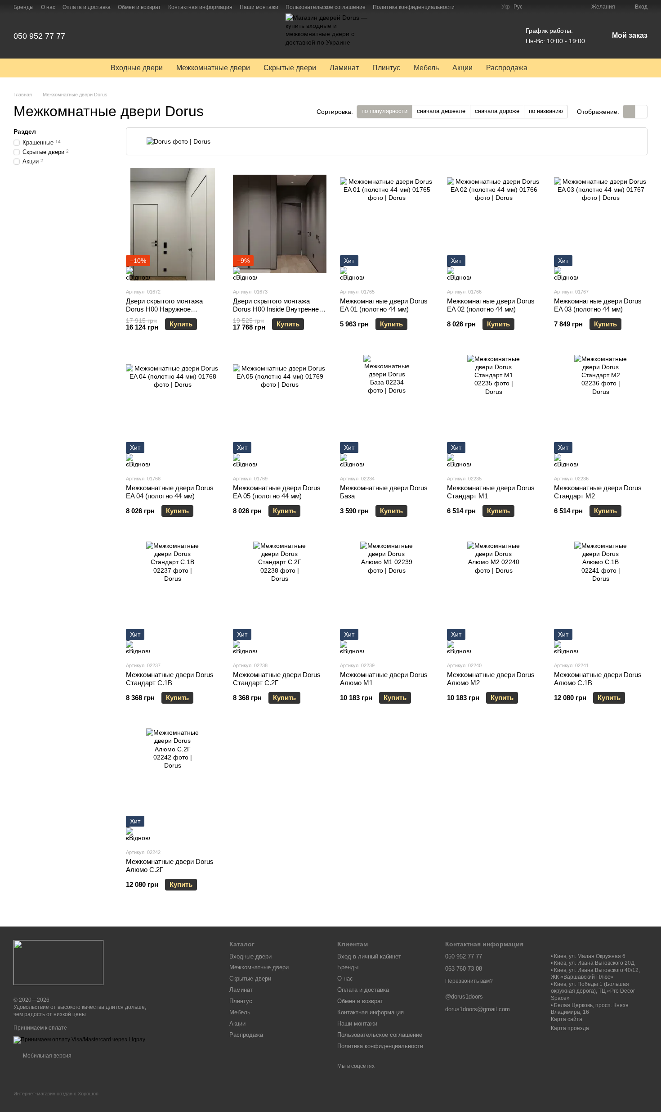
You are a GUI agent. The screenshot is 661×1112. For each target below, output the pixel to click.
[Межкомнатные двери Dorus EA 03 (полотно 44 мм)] (601, 224)
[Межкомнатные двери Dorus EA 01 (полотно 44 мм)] (386, 224)
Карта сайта (566, 1019)
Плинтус (386, 68)
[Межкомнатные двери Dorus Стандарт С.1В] (172, 598)
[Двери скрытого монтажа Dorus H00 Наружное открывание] (172, 224)
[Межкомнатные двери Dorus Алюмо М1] (386, 598)
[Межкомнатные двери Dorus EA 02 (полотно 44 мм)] (493, 224)
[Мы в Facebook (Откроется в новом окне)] (467, 6)
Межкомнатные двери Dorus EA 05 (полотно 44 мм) (277, 492)
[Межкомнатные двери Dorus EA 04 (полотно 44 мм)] (172, 411)
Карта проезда (570, 1028)
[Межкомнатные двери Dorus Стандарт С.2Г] (279, 598)
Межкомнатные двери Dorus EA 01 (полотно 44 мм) (384, 305)
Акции (462, 68)
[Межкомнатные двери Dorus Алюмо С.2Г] (172, 784)
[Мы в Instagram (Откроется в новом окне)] (478, 6)
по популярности (384, 111)
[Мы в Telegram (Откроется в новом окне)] (488, 6)
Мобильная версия (46, 1056)
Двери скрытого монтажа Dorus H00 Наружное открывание (164, 309)
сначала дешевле (441, 111)
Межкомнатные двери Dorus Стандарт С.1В (170, 679)
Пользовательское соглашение (326, 7)
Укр (505, 6)
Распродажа (506, 68)
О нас (48, 7)
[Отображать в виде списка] (641, 111)
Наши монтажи (259, 7)
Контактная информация (200, 7)
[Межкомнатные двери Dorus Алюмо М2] (493, 598)
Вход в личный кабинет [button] (369, 956)
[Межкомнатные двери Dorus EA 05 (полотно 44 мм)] (279, 411)
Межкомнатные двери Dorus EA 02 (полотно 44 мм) (491, 305)
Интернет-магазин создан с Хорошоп (55, 1093)
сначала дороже (497, 111)
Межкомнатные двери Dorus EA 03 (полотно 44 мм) (598, 305)
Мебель (426, 68)
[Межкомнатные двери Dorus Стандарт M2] (601, 411)
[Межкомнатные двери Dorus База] (386, 411)
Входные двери (137, 68)
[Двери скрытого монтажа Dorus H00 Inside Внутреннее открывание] (279, 224)
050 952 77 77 (39, 36)
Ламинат (344, 68)
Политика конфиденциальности (414, 7)
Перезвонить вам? (469, 981)
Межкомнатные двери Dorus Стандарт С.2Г (277, 679)
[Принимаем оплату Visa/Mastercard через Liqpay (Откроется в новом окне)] (79, 1039)
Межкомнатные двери (213, 68)
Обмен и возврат (139, 7)
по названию (546, 111)
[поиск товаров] (550, 68)
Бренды (23, 7)
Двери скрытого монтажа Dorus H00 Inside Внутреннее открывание (277, 309)
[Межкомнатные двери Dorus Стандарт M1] (493, 411)
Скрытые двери (290, 68)
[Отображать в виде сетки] (629, 111)
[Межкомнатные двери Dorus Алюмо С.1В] (601, 598)
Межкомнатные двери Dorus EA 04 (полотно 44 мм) (170, 492)
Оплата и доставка (87, 7)
